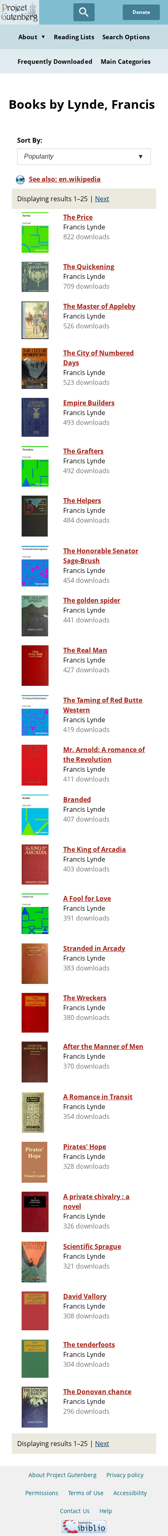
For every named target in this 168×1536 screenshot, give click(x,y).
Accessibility (130, 1493)
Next (102, 198)
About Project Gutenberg (63, 1475)
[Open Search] (84, 12)
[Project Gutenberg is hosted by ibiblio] (84, 1531)
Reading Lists (74, 37)
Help (105, 1511)
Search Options (126, 37)
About (31, 37)
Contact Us (74, 1511)
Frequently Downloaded (55, 61)
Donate (141, 12)
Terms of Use (85, 1493)
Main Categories (126, 61)
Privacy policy (125, 1475)
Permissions (41, 1493)
